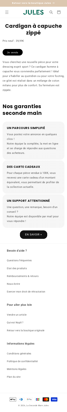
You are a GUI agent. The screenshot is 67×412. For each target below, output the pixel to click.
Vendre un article (16, 314)
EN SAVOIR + (33, 234)
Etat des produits (17, 268)
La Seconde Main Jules (37, 405)
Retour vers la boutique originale (25, 330)
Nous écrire (13, 283)
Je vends (12, 52)
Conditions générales (19, 353)
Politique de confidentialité (22, 361)
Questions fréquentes (19, 260)
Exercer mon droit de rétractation (26, 291)
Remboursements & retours (22, 276)
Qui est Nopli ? (15, 322)
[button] (7, 12)
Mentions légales (16, 369)
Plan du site (13, 376)
